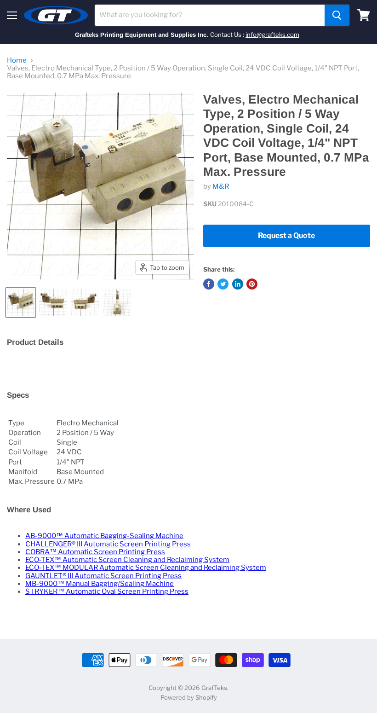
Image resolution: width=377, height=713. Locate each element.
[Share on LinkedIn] (237, 284)
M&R (220, 186)
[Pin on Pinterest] (251, 284)
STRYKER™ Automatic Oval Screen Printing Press (106, 591)
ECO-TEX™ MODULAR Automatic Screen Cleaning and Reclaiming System (145, 567)
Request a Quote (286, 235)
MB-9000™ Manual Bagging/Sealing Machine (99, 584)
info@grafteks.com (272, 34)
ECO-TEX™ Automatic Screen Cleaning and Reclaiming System (127, 560)
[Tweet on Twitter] (222, 284)
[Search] (337, 15)
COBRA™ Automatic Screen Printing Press (95, 552)
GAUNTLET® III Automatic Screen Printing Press (103, 576)
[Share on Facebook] (208, 284)
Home (17, 60)
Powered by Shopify (188, 697)
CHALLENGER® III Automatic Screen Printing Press (108, 544)
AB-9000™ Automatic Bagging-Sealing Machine (104, 536)
